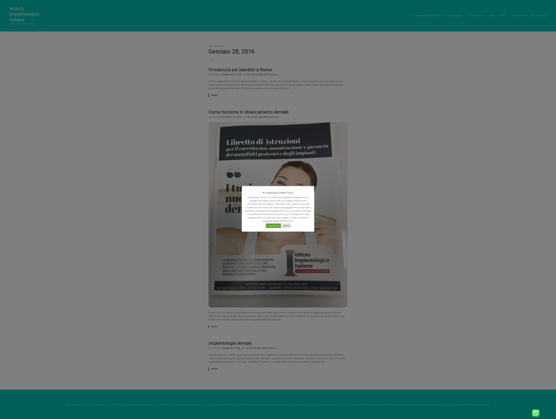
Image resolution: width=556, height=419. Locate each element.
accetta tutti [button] (273, 225)
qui (286, 214)
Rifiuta (286, 225)
